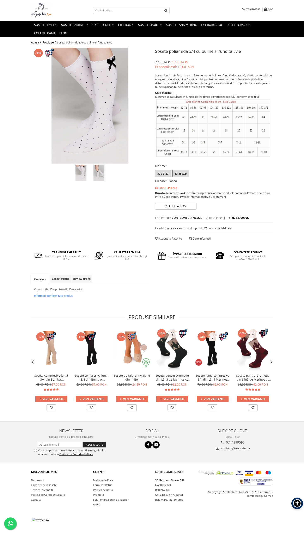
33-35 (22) (181, 173)
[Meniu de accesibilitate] (297, 503)
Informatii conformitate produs (53, 296)
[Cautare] (166, 10)
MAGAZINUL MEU (44, 472)
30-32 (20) (163, 173)
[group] (90, 106)
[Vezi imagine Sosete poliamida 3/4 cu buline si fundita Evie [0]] (81, 173)
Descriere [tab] (40, 279)
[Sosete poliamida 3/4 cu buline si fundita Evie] (90, 106)
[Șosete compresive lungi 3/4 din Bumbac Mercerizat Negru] (91, 349)
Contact (36, 499)
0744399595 (235, 442)
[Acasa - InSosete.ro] (51, 10)
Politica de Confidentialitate (76, 454)
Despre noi (37, 480)
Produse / (49, 42)
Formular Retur (102, 485)
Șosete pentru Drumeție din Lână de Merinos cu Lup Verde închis (172, 377)
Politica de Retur (103, 490)
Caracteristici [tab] (60, 279)
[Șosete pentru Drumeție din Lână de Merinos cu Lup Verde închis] (172, 349)
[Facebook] (148, 444)
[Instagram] (156, 444)
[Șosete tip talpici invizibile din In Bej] (132, 349)
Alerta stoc (178, 206)
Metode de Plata (103, 480)
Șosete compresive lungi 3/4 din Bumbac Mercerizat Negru (91, 377)
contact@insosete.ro (235, 448)
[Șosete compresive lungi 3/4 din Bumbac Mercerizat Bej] (51, 349)
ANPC (96, 504)
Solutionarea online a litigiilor (111, 499)
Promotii (98, 495)
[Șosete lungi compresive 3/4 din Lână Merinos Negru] (212, 349)
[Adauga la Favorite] (51, 407)
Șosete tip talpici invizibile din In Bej (132, 377)
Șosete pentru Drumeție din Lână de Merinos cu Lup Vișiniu (252, 377)
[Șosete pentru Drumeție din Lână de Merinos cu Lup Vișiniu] (253, 349)
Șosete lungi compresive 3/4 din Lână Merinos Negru (212, 377)
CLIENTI (99, 472)
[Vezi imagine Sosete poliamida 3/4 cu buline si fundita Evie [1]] (99, 173)
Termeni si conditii (42, 490)
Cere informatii (202, 238)
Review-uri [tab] (82, 279)
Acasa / (36, 42)
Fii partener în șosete (44, 485)
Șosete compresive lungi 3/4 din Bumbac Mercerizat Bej (51, 377)
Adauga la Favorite (170, 238)
